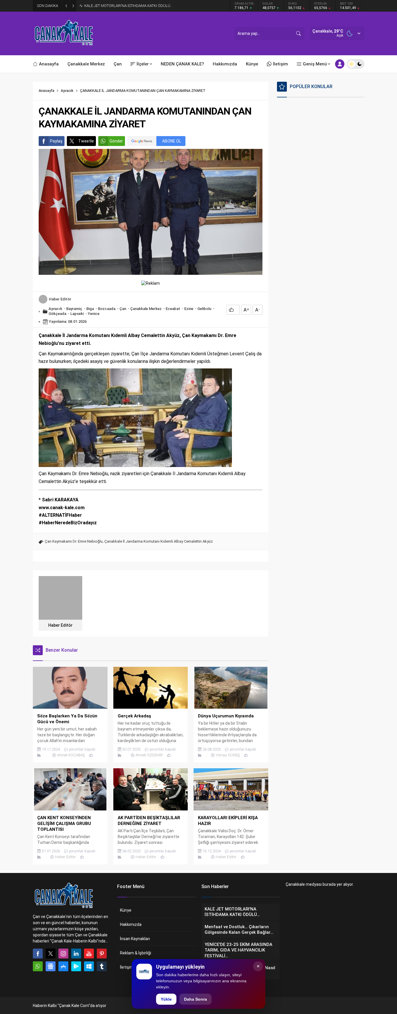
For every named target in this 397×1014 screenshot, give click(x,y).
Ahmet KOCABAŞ (71, 755)
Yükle (166, 999)
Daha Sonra (195, 999)
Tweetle (86, 141)
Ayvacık (67, 90)
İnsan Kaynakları (135, 938)
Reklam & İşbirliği (135, 953)
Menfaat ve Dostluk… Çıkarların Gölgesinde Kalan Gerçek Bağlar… (138, 5)
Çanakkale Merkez (146, 308)
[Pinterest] (102, 953)
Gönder (116, 141)
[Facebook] (38, 953)
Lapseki (77, 313)
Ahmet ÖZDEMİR (149, 755)
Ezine (188, 308)
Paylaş (56, 141)
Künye (125, 910)
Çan (122, 308)
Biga (90, 308)
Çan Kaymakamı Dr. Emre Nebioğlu (74, 541)
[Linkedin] (76, 953)
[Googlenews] (51, 966)
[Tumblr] (102, 966)
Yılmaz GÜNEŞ (228, 755)
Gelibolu (204, 308)
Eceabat (173, 308)
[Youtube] (89, 953)
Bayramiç (74, 308)
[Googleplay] (76, 966)
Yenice (93, 313)
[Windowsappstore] (89, 966)
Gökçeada (57, 313)
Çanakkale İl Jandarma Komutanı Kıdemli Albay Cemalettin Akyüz (158, 541)
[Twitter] (51, 953)
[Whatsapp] (38, 966)
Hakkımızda (131, 924)
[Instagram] (63, 953)
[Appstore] (63, 966)
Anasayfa (46, 90)
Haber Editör (60, 299)
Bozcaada (106, 308)
